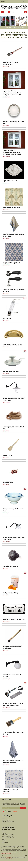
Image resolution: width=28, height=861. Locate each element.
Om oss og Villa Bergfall (7, 836)
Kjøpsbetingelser (6, 820)
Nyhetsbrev (4, 823)
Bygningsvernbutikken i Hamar (9, 837)
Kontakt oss (5, 842)
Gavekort (4, 839)
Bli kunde (4, 833)
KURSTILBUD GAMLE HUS (8, 834)
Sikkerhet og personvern (8, 821)
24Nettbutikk (9, 858)
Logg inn (4, 840)
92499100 (8, 857)
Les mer (17, 852)
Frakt (3, 818)
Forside (3, 831)
